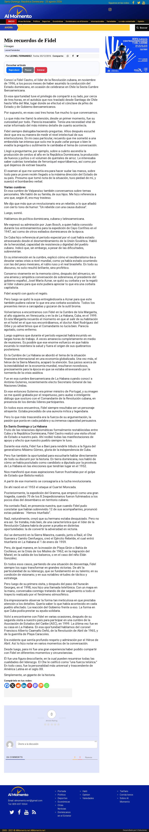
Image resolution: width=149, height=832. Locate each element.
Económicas (58, 21)
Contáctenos (126, 794)
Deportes (46, 21)
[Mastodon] (35, 685)
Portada (62, 791)
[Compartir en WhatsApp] (66, 56)
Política (36, 21)
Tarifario (124, 791)
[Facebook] (6, 685)
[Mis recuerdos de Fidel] (9, 46)
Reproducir (14, 70)
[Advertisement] (38, 692)
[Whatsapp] (46, 685)
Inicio (11, 21)
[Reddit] (18, 685)
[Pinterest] (29, 685)
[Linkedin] (23, 685)
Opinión (141, 21)
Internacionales (97, 21)
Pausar (28, 70)
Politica (61, 794)
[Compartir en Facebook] (71, 56)
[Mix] (41, 685)
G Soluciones (141, 830)
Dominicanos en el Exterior (77, 21)
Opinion (86, 794)
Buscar (144, 27)
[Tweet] (76, 56)
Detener (41, 70)
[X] (12, 685)
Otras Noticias (24, 21)
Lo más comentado (127, 21)
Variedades (111, 21)
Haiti (85, 791)
